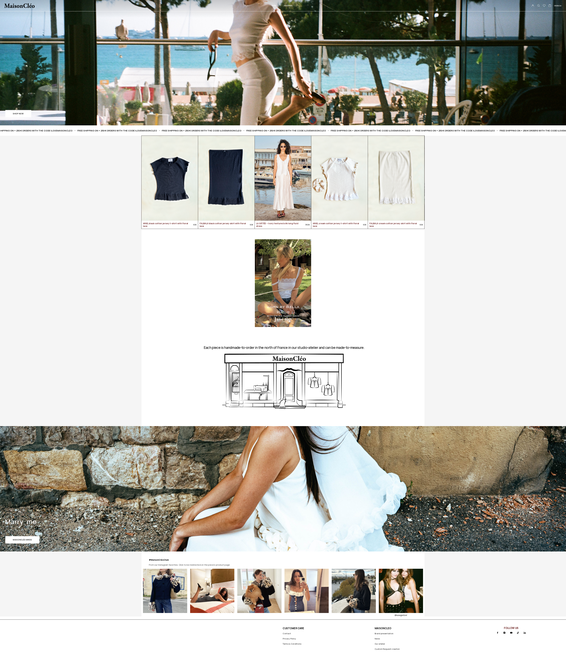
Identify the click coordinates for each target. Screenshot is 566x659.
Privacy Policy (289, 638)
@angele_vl (354, 615)
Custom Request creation (387, 649)
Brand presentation (384, 633)
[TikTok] (518, 632)
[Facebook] (497, 632)
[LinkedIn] (524, 632)
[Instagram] (504, 632)
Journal (288, 5)
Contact (287, 633)
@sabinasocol (401, 615)
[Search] (538, 5)
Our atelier (380, 643)
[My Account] (533, 5)
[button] (18, 113)
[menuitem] (558, 5)
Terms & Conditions (292, 643)
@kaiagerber (259, 615)
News (377, 638)
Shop (274, 5)
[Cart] (549, 6)
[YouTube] (511, 632)
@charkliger (306, 615)
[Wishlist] (544, 6)
